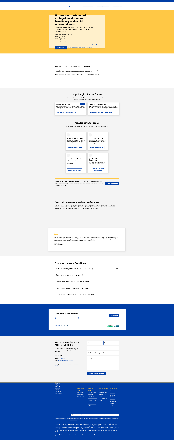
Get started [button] (114, 315)
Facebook (112, 393)
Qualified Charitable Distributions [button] (98, 169)
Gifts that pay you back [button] (103, 6)
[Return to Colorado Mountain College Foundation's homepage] (59, 387)
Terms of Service (108, 430)
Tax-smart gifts (103, 389)
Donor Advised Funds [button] (74, 170)
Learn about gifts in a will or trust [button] (67, 112)
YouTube (112, 399)
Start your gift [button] (61, 48)
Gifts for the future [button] (88, 6)
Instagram (113, 401)
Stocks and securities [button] (96, 147)
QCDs (100, 396)
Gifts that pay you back (92, 389)
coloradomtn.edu (52, 1)
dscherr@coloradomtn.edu (65, 360)
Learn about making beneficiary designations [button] (80, 48)
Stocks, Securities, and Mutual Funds (103, 392)
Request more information (96, 373)
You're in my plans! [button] (112, 183)
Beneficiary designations (80, 395)
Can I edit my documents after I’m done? (73, 288)
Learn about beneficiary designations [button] (101, 112)
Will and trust (80, 392)
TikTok (112, 405)
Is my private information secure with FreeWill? (75, 295)
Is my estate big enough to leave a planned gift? (75, 268)
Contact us (113, 391)
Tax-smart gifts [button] (118, 6)
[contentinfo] (87, 31)
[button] (93, 44)
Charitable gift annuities (92, 393)
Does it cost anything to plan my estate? (72, 282)
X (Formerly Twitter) (113, 396)
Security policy (92, 435)
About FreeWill (73, 420)
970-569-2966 (62, 358)
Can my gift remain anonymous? (69, 275)
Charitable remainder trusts (92, 397)
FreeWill (64, 415)
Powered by (57, 325)
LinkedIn (112, 403)
